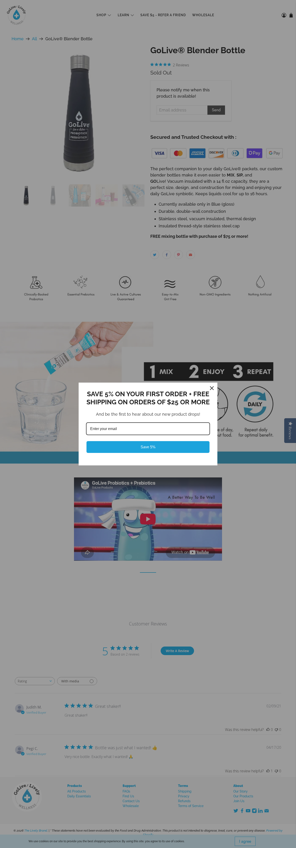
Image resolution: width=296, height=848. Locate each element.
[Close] (211, 388)
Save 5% (148, 447)
